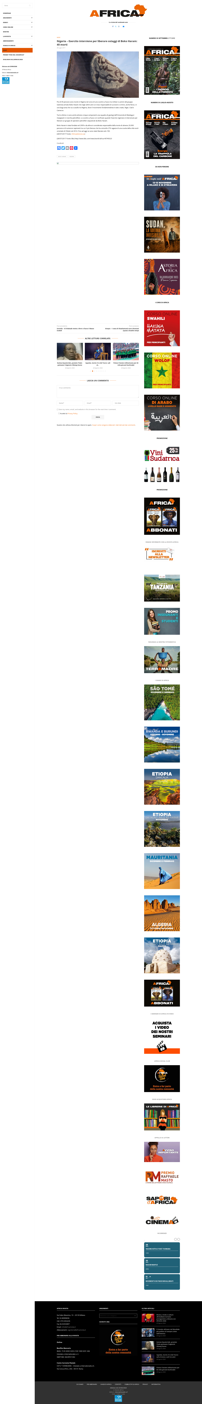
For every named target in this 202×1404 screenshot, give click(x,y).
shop (5, 50)
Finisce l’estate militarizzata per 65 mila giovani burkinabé (97, 364)
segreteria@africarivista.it (77, 1330)
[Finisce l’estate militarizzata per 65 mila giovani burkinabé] (98, 351)
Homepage (7, 13)
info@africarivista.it (69, 1327)
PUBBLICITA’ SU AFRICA (132, 1384)
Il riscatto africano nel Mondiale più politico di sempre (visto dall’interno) (167, 1331)
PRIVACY (145, 1384)
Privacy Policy (73, 414)
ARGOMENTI (7, 18)
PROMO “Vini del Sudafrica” (13, 55)
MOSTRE (6, 32)
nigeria (72, 156)
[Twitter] (115, 26)
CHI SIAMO (79, 1384)
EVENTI (5, 22)
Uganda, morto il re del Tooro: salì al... (69, 364)
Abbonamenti (8, 41)
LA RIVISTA (7, 36)
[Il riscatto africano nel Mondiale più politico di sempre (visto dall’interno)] (148, 1332)
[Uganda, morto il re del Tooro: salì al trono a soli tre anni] (70, 351)
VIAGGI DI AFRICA (9, 45)
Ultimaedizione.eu (78, 134)
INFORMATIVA (155, 1384)
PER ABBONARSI (92, 1384)
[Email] (123, 26)
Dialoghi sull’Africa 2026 (13, 59)
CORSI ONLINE (8, 27)
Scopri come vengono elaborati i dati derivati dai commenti (113, 425)
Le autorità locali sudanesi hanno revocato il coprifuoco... (126, 364)
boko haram (62, 156)
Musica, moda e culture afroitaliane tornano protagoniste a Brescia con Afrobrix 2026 (166, 1318)
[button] (59, 357)
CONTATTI (118, 1384)
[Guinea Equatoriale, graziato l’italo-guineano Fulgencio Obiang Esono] (148, 1345)
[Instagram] (118, 26)
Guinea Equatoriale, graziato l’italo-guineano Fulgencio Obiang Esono (166, 1344)
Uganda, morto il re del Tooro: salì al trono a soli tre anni (167, 1356)
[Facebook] (112, 26)
